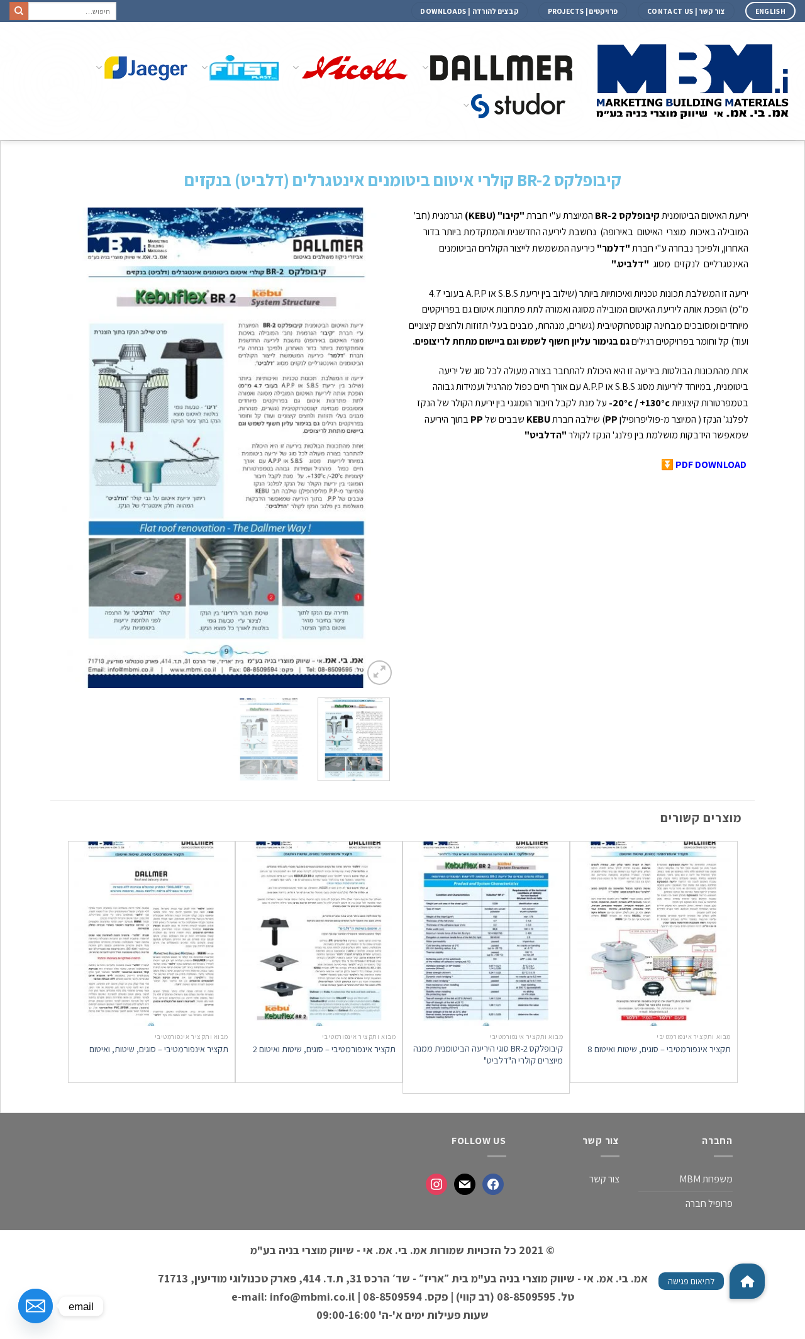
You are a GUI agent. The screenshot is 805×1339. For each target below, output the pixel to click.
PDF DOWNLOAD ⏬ (704, 464)
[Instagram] (436, 1184)
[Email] (35, 1306)
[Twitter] (464, 1184)
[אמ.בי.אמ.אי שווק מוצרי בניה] (693, 81)
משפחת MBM (706, 1179)
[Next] (70, 448)
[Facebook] (493, 1184)
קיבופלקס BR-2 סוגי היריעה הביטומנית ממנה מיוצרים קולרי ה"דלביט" (488, 1054)
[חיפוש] (18, 11)
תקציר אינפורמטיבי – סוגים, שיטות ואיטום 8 (659, 1049)
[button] (747, 1281)
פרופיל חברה (709, 1203)
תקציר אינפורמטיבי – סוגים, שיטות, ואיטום (158, 1049)
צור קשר (604, 1179)
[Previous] (373, 448)
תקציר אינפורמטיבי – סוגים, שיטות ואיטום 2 (324, 1049)
